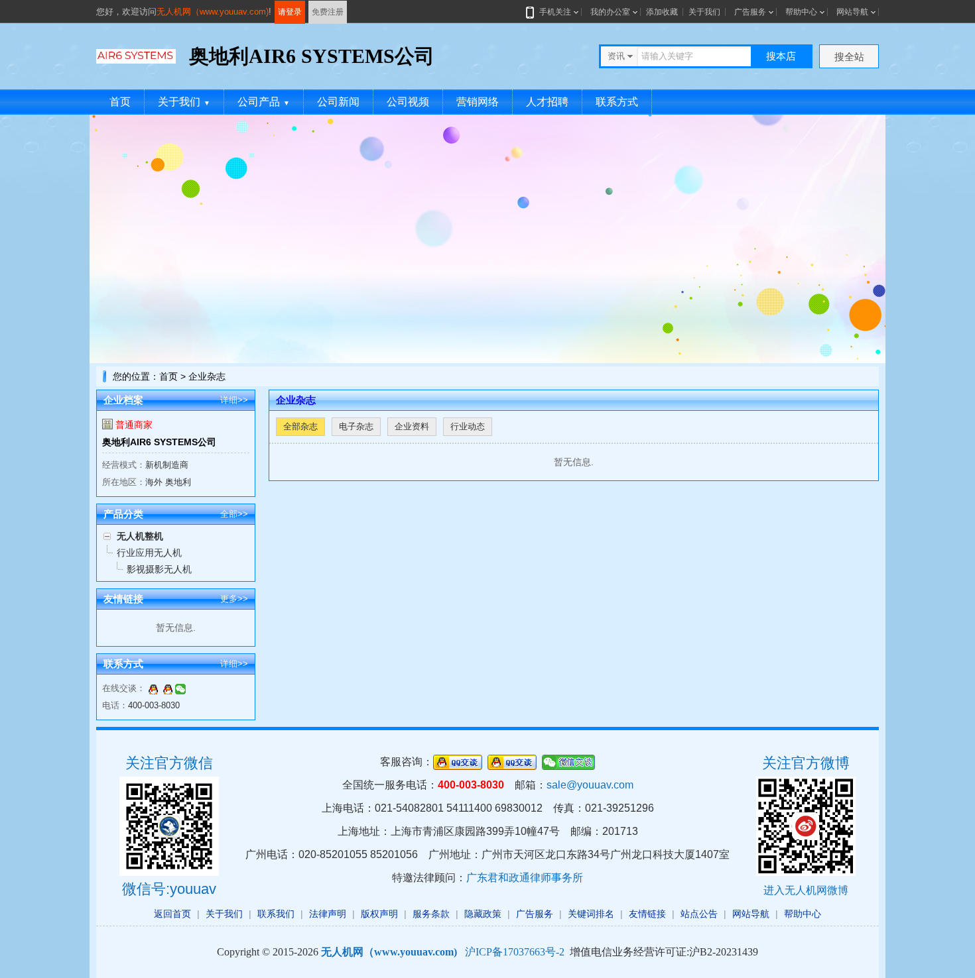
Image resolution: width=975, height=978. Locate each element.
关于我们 (704, 12)
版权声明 (379, 913)
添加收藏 (662, 12)
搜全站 (849, 56)
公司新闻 (338, 101)
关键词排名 (591, 913)
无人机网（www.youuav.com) (213, 12)
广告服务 (750, 12)
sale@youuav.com (590, 784)
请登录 (290, 12)
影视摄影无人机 (159, 569)
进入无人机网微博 (805, 890)
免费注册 (328, 12)
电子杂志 (356, 426)
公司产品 (263, 101)
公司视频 (408, 101)
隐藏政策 (482, 913)
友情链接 (647, 913)
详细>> (234, 400)
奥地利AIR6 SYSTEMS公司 (159, 442)
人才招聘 (547, 101)
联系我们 (275, 913)
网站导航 (852, 12)
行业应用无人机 (149, 552)
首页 (120, 101)
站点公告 (699, 913)
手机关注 (555, 12)
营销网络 (477, 101)
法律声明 (327, 913)
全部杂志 (300, 426)
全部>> (234, 514)
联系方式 (617, 101)
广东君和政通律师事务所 (524, 877)
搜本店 (781, 56)
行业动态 (467, 426)
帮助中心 (801, 12)
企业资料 (412, 426)
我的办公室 (610, 12)
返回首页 (172, 913)
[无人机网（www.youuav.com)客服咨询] (153, 688)
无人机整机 (140, 536)
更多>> (234, 599)
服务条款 (431, 913)
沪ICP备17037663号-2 (514, 951)
